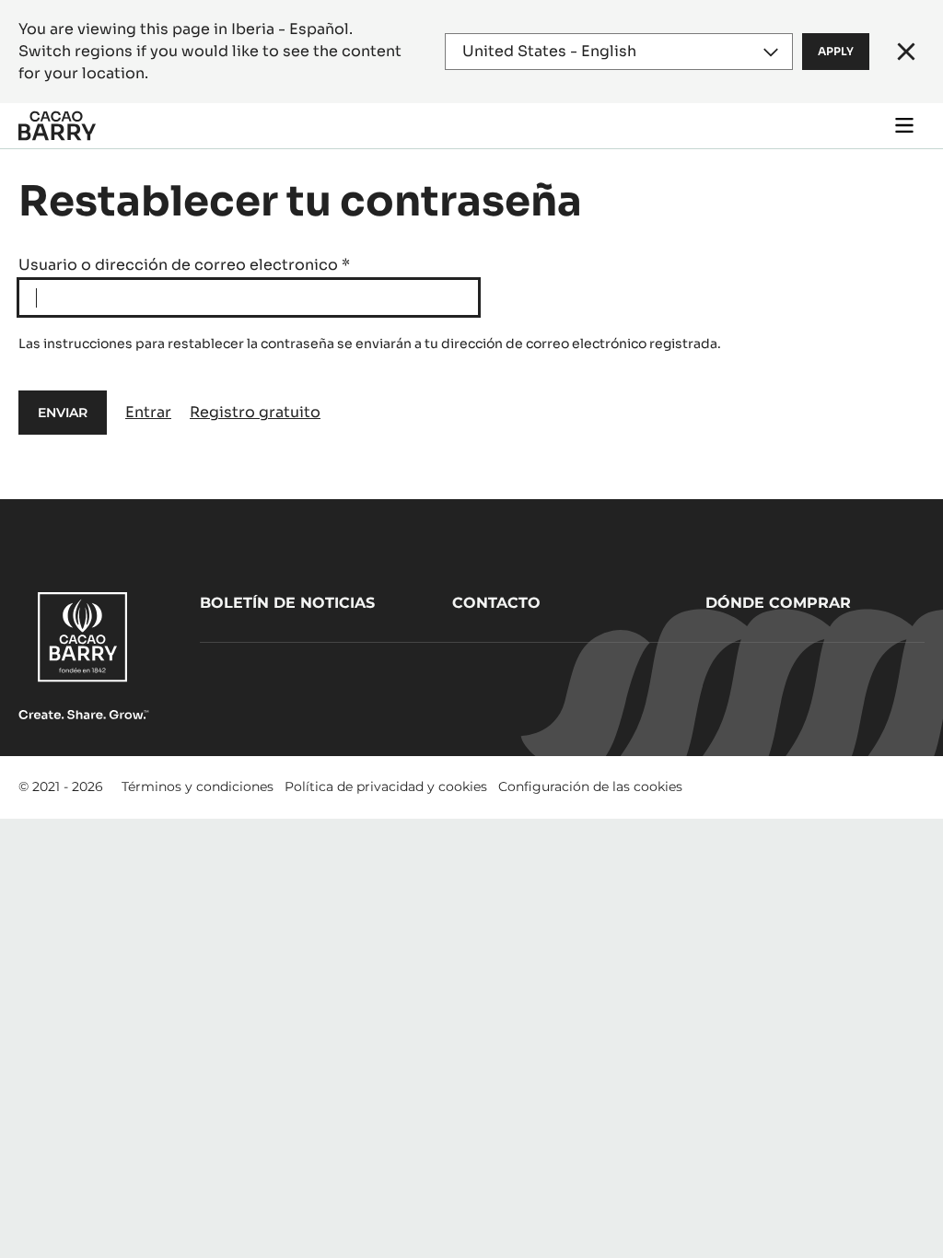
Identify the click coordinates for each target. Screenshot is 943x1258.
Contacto (496, 603)
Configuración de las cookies (590, 786)
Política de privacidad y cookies (386, 786)
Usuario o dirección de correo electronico (184, 264)
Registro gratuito (255, 412)
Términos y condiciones (198, 786)
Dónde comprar (778, 603)
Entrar (148, 412)
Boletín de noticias (287, 603)
